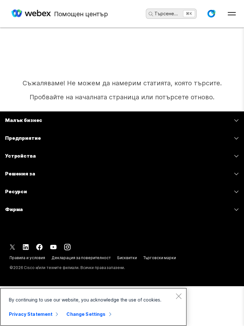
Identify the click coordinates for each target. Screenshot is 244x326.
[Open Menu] (232, 13)
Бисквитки (127, 257)
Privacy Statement (30, 314)
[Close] (178, 296)
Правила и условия (27, 257)
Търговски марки (159, 257)
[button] (211, 13)
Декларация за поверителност (81, 257)
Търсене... (166, 13)
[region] (93, 307)
